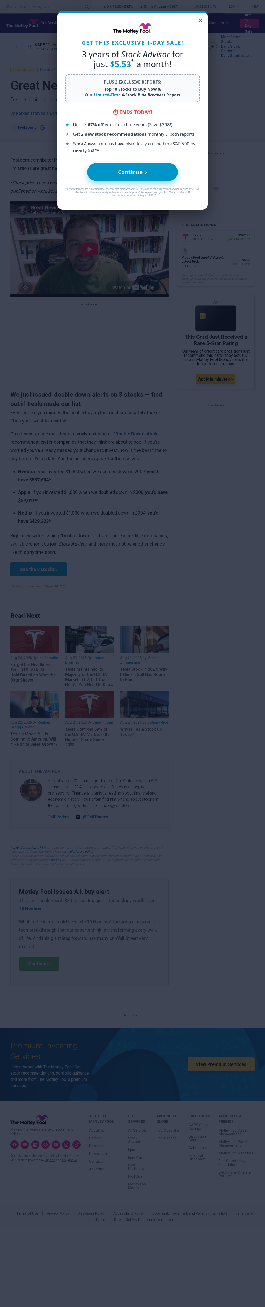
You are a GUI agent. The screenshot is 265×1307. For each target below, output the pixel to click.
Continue (132, 172)
